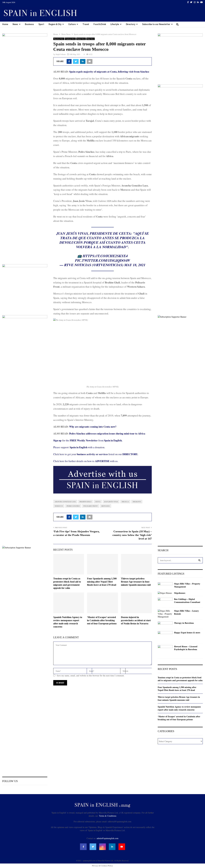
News (15, 24)
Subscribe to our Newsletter (156, 24)
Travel (86, 24)
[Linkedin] (112, 846)
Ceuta (97, 502)
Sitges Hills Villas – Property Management (187, 585)
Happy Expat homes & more (187, 632)
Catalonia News (70, 39)
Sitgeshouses (179, 593)
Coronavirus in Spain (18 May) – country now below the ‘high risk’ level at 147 (132, 535)
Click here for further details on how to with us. (85, 461)
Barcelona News (59, 39)
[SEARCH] (199, 560)
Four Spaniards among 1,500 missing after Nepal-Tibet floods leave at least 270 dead (102, 581)
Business (29, 24)
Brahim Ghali (85, 502)
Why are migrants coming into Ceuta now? (92, 426)
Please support (61, 447)
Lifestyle (114, 24)
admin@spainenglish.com (107, 838)
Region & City (55, 24)
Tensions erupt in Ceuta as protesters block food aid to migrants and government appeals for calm (180, 679)
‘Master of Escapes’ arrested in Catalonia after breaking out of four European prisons (102, 620)
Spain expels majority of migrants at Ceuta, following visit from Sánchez (109, 71)
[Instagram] (102, 846)
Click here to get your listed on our (95, 454)
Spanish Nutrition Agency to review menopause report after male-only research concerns (179, 708)
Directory (130, 24)
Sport (41, 24)
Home (5, 24)
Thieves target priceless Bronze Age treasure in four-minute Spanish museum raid (136, 581)
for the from (87, 440)
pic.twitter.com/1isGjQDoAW (102, 260)
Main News (90, 39)
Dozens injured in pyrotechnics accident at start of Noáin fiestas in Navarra (136, 620)
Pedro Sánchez (73, 506)
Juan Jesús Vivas (111, 502)
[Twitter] (93, 846)
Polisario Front (90, 506)
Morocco (59, 506)
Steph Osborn (61, 54)
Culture (72, 24)
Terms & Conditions (107, 815)
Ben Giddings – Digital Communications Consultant (187, 600)
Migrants (137, 502)
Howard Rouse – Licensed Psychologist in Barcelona (185, 648)
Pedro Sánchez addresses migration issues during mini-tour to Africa (107, 433)
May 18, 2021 (134, 264)
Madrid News (81, 39)
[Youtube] (121, 846)
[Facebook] (83, 846)
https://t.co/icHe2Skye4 (105, 255)
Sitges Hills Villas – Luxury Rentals (186, 612)
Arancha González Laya (65, 502)
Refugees (105, 506)
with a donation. (87, 447)
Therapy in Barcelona (184, 622)
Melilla (125, 502)
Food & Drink (99, 24)
